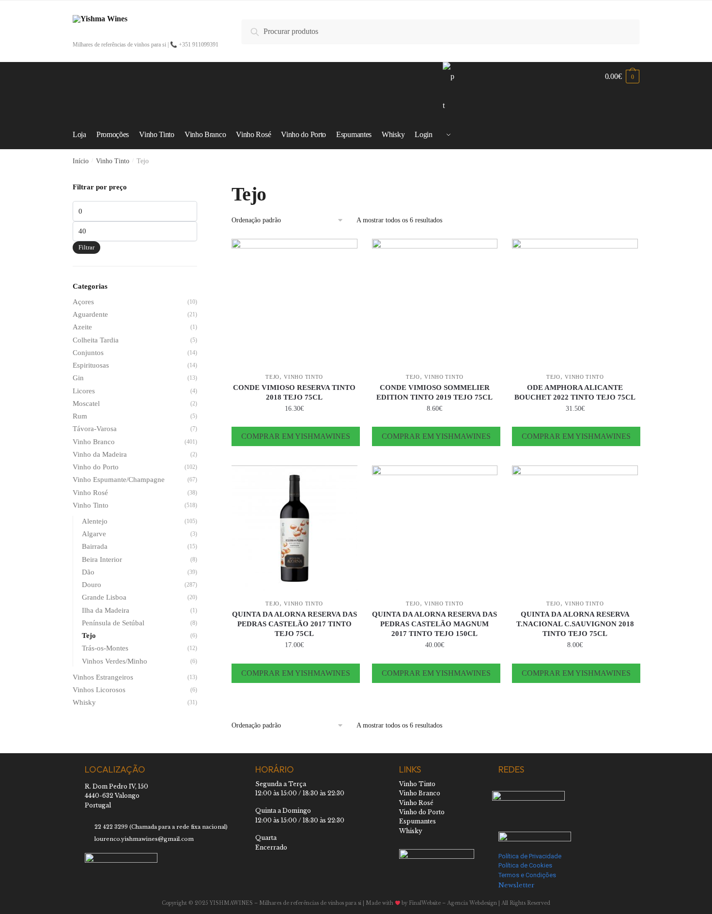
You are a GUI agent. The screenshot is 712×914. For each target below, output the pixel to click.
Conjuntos (88, 352)
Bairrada (95, 546)
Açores (83, 302)
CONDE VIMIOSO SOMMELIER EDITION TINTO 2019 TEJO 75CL (434, 392)
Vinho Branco (94, 442)
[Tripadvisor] (551, 788)
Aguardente (90, 314)
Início (81, 161)
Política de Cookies (525, 865)
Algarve (94, 534)
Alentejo (95, 521)
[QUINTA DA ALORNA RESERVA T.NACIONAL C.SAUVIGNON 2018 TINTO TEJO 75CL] (575, 528)
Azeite (82, 327)
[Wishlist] (343, 253)
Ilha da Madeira (105, 610)
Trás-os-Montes (105, 648)
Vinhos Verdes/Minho (114, 661)
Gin (78, 378)
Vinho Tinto (112, 161)
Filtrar (86, 247)
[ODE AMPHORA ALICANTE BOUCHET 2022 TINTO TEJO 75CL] (575, 302)
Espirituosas (91, 365)
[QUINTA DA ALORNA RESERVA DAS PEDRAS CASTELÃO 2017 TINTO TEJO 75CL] (294, 528)
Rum (80, 416)
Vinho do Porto (96, 467)
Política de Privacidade (529, 856)
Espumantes (417, 821)
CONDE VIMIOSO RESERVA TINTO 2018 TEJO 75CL (294, 392)
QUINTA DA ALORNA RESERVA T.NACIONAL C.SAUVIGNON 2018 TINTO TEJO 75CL (575, 623)
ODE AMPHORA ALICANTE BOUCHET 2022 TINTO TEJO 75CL (574, 392)
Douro (91, 585)
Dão (88, 572)
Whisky (84, 702)
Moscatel (86, 403)
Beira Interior (102, 559)
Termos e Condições (527, 875)
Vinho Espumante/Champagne (119, 479)
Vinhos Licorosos (99, 690)
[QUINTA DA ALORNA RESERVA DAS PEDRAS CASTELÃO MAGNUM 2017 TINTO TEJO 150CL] (435, 528)
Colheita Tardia (96, 340)
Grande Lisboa (104, 597)
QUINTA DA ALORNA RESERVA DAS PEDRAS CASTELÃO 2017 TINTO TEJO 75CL (294, 623)
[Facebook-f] (503, 788)
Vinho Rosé (90, 492)
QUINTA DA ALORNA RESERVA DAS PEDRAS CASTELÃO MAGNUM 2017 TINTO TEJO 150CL (434, 623)
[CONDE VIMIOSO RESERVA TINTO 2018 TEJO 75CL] (294, 302)
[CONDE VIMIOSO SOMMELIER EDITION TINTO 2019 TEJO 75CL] (435, 302)
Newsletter (516, 885)
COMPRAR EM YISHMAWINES (295, 436)
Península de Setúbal (113, 623)
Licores (84, 391)
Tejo (272, 377)
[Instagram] (527, 788)
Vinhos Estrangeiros (103, 677)
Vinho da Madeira (100, 454)
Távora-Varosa (95, 429)
